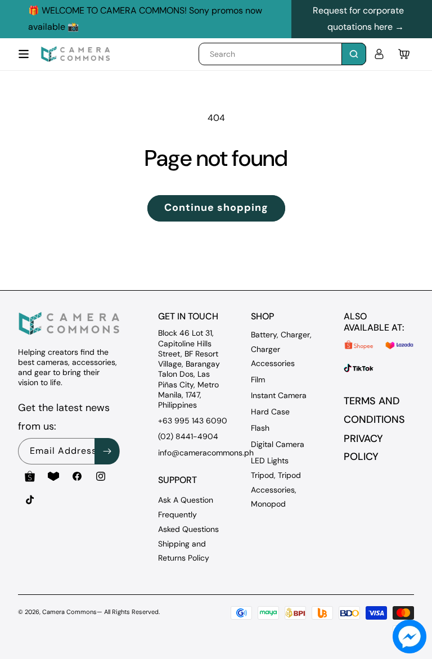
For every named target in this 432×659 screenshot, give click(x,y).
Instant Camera (279, 395)
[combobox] (282, 54)
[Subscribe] (106, 451)
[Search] (353, 54)
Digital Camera (277, 444)
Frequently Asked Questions (188, 521)
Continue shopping (216, 207)
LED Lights (270, 460)
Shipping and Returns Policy (183, 551)
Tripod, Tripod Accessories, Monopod (276, 489)
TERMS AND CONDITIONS (374, 410)
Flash (260, 428)
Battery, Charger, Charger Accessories (281, 349)
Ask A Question (185, 500)
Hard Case (270, 412)
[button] (23, 54)
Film (258, 379)
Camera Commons (69, 612)
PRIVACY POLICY (363, 447)
